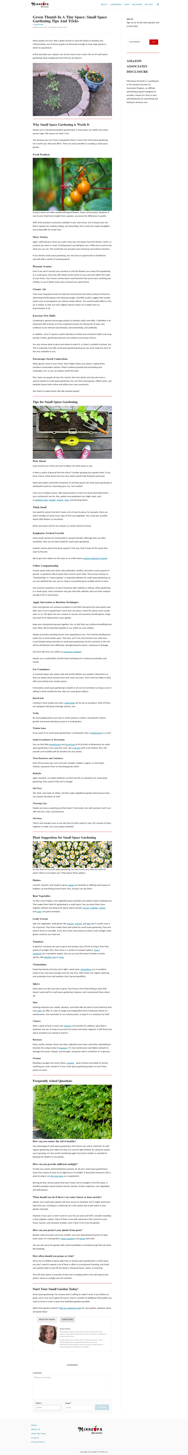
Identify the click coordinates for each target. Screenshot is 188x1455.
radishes (94, 908)
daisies (71, 885)
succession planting (72, 652)
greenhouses (55, 745)
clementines (85, 969)
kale (89, 924)
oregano (70, 1063)
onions (102, 908)
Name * (39, 1403)
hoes (67, 500)
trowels (52, 500)
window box (96, 733)
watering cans (41, 500)
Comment (37, 1373)
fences (82, 1239)
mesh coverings (68, 1239)
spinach (70, 924)
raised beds (69, 703)
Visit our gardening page (70, 1308)
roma (61, 957)
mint (39, 1011)
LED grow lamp (57, 1176)
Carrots (86, 908)
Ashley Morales (38, 24)
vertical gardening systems (95, 558)
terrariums (70, 745)
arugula (78, 924)
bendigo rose (50, 957)
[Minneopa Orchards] (55, 5)
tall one (77, 748)
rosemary (63, 1048)
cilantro (67, 1026)
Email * (68, 1403)
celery (39, 912)
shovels (60, 500)
